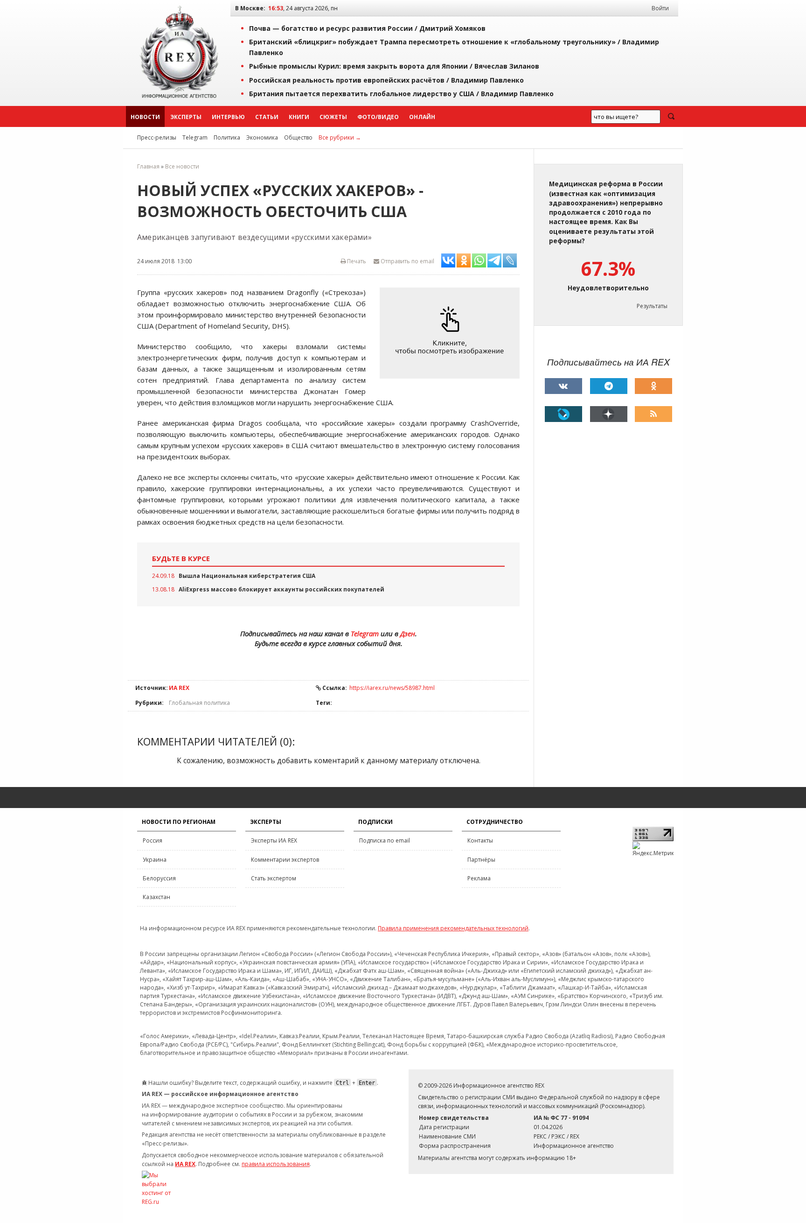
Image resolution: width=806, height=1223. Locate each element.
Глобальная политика (199, 703)
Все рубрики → (340, 137)
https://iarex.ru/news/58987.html (392, 688)
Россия (152, 840)
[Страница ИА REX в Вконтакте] (563, 386)
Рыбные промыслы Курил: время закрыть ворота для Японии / (394, 66)
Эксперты (186, 117)
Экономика (262, 137)
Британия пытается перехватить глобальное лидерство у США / (401, 93)
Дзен (407, 633)
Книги (299, 117)
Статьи (266, 117)
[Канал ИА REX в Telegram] (608, 386)
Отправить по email (406, 261)
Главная (148, 166)
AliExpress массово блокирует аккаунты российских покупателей (281, 589)
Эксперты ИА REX (274, 840)
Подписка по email (384, 840)
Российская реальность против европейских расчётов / (386, 80)
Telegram (195, 137)
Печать (356, 261)
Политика (227, 137)
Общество (298, 137)
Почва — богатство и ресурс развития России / (367, 28)
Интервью (228, 117)
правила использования (276, 1164)
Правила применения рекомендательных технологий (453, 928)
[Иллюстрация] (452, 333)
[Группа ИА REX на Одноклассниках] (653, 386)
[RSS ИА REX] (653, 414)
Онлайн (422, 117)
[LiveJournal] (563, 414)
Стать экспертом (273, 878)
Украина (155, 860)
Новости (145, 117)
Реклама (479, 878)
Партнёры (481, 860)
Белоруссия (159, 878)
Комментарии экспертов (285, 860)
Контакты (480, 840)
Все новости (182, 166)
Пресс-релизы (156, 137)
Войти (660, 8)
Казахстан (156, 897)
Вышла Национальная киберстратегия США (247, 576)
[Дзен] (608, 414)
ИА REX (179, 688)
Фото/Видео (378, 117)
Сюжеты (333, 117)
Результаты (652, 306)
